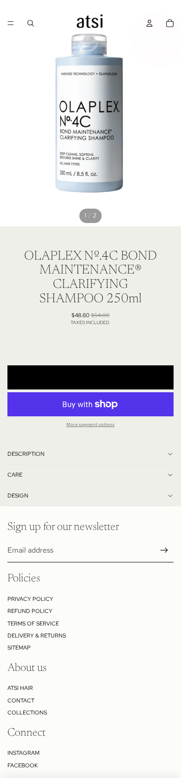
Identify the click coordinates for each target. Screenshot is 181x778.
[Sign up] (164, 550)
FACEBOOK (22, 765)
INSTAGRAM (23, 753)
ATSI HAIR (20, 688)
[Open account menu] (149, 23)
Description (26, 454)
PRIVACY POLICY (30, 599)
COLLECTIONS (27, 712)
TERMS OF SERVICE (33, 623)
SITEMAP (19, 647)
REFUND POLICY (29, 611)
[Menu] (10, 23)
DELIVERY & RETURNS (36, 635)
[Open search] (30, 23)
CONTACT (20, 700)
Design (17, 495)
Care (14, 474)
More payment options (90, 424)
